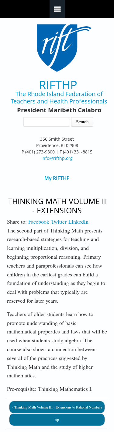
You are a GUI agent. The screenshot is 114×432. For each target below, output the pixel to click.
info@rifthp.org (57, 158)
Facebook (38, 221)
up (57, 419)
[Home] (57, 48)
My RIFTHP (57, 178)
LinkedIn (78, 221)
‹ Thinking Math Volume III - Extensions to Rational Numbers (57, 407)
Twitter (59, 221)
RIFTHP (58, 84)
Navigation (57, 9)
